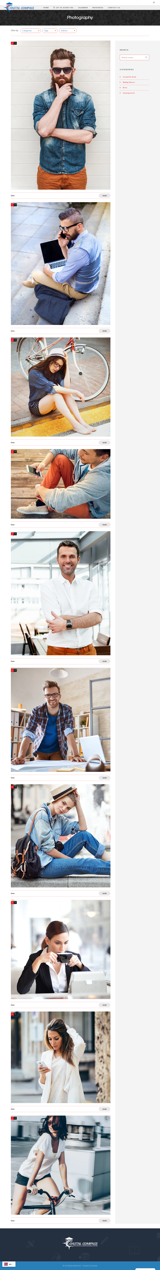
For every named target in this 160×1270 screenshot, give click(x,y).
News (125, 88)
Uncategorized (129, 93)
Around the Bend (129, 77)
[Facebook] (153, 2)
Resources (98, 8)
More (13, 196)
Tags (46, 31)
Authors (64, 31)
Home (46, 8)
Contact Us (114, 8)
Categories (27, 31)
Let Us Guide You (64, 8)
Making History (129, 82)
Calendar (83, 8)
